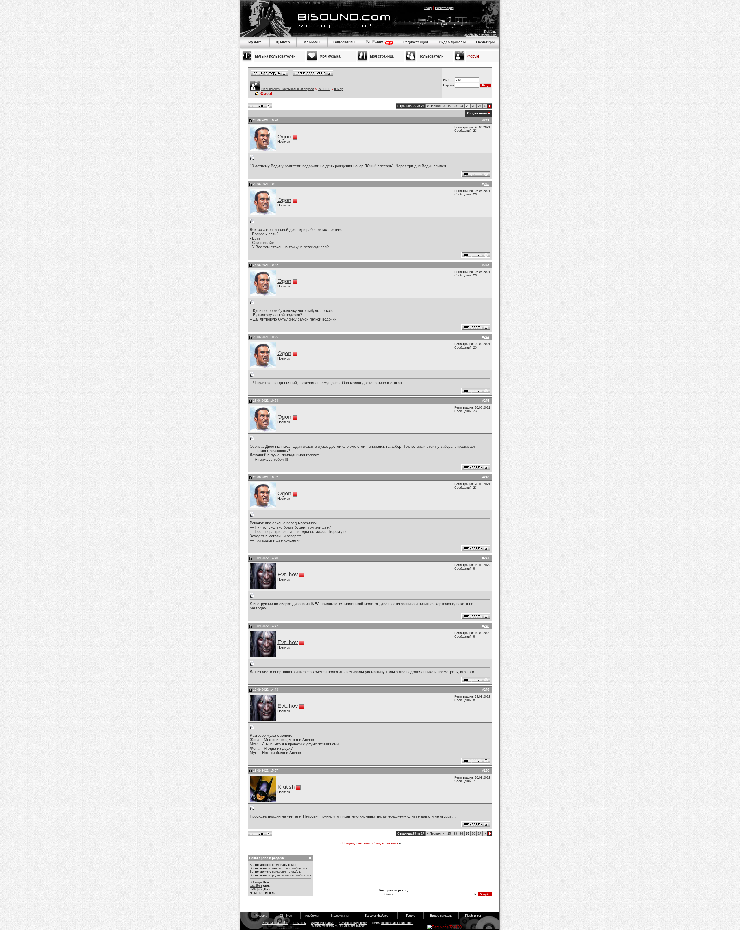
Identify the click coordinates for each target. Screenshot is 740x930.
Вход (428, 8)
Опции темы (477, 113)
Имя (446, 79)
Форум (473, 56)
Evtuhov (288, 574)
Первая (434, 106)
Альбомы (312, 42)
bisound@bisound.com (397, 923)
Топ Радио (375, 42)
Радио (410, 915)
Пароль (448, 85)
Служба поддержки (353, 923)
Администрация (322, 923)
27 (479, 106)
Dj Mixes (283, 42)
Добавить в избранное (480, 35)
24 (461, 106)
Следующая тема (385, 843)
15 (449, 106)
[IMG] (254, 889)
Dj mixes (286, 915)
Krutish (286, 787)
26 (473, 106)
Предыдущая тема (356, 843)
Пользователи (431, 56)
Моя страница (382, 56)
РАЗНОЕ (324, 89)
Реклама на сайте (275, 923)
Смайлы (256, 886)
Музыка (255, 42)
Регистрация (444, 8)
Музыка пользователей (275, 56)
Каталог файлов (376, 915)
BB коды (256, 882)
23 (455, 106)
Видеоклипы (344, 42)
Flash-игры (485, 42)
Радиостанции (415, 42)
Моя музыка (330, 56)
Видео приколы (452, 42)
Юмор (338, 89)
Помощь (490, 31)
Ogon (284, 137)
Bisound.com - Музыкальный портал (287, 89)
